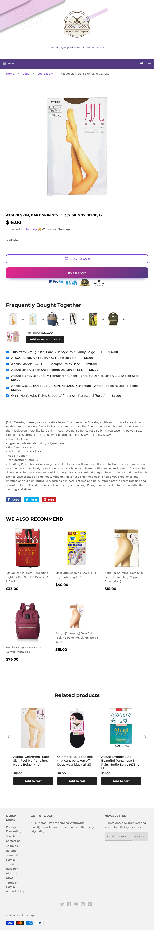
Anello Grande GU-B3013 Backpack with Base (45, 364)
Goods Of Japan (26, 915)
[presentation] (9, 736)
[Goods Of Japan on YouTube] (90, 904)
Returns (11, 850)
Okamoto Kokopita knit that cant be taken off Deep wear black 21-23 (75, 760)
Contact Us (13, 840)
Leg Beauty (45, 73)
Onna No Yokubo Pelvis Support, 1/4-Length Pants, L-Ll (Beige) (58, 396)
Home (10, 73)
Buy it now (77, 272)
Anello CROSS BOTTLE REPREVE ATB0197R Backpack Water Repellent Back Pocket (74, 386)
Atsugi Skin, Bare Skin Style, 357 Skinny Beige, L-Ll (56, 352)
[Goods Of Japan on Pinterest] (76, 904)
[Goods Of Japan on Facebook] (69, 904)
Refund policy (15, 891)
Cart (148, 63)
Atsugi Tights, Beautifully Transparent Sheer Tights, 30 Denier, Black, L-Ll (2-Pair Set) (74, 376)
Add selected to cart (45, 339)
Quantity (12, 239)
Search (10, 836)
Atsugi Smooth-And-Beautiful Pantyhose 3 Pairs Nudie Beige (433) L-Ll (120, 762)
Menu (12, 63)
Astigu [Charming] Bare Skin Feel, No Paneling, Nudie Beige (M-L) (31, 760)
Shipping (31, 229)
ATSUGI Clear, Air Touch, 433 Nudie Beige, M (44, 358)
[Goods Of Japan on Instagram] (83, 904)
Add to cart (33, 781)
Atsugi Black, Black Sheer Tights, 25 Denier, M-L (47, 370)
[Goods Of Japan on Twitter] (62, 904)
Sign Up (140, 836)
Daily (25, 73)
